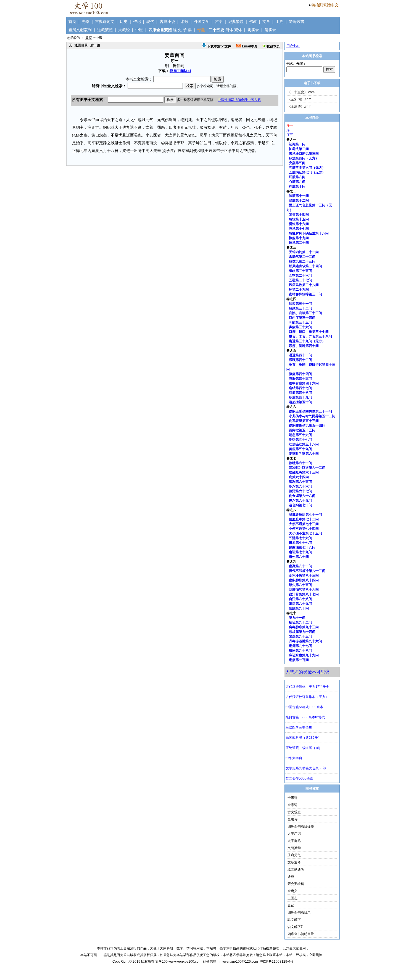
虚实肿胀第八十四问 (304, 580)
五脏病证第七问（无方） (307, 172)
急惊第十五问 (299, 219)
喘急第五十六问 (300, 435)
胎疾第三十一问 (300, 304)
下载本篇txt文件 (218, 46)
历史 (124, 21)
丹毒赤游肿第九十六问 (305, 641)
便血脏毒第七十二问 (304, 519)
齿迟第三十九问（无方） (307, 341)
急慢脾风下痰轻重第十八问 (309, 233)
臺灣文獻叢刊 (80, 30)
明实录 (253, 30)
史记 (291, 905)
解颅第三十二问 (300, 308)
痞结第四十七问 (300, 388)
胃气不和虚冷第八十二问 (307, 571)
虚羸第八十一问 (300, 566)
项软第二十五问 (300, 271)
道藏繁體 (105, 30)
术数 (184, 21)
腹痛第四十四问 (300, 374)
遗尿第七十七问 (300, 543)
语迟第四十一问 (300, 355)
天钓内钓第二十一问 (304, 252)
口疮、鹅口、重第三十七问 (309, 332)
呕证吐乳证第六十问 (304, 454)
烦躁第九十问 (299, 608)
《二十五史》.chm (301, 92)
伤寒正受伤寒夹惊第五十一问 (310, 411)
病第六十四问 (299, 477)
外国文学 (201, 21)
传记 (137, 21)
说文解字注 (296, 927)
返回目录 (81, 45)
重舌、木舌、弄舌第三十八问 (310, 336)
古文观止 (294, 812)
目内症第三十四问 (302, 318)
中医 (139, 30)
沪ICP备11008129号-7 (277, 961)
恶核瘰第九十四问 (302, 632)
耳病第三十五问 (300, 322)
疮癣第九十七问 (300, 646)
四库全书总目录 (299, 912)
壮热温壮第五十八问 (304, 444)
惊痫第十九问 (299, 238)
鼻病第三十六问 (300, 327)
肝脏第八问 (297, 177)
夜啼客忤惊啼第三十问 (305, 294)
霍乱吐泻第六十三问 (304, 472)
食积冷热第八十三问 (304, 575)
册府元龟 (294, 855)
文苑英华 (294, 848)
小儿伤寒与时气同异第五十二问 (312, 416)
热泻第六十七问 (300, 491)
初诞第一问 (297, 144)
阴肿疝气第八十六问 (304, 589)
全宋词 (292, 805)
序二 (289, 130)
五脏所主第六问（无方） (307, 168)
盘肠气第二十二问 (302, 257)
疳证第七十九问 (300, 552)
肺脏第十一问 (299, 196)
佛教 (253, 21)
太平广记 (294, 834)
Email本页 (249, 46)
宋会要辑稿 (296, 884)
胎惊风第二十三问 (302, 261)
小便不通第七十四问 (304, 529)
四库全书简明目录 (301, 934)
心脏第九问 (297, 182)
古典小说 (167, 21)
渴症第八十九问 (300, 604)
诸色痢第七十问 (300, 505)
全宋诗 (292, 798)
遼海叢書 (296, 21)
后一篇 (95, 45)
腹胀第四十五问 (300, 379)
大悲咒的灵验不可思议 (307, 672)
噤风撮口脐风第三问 (304, 154)
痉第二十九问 (299, 289)
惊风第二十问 (299, 243)
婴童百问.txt (180, 70)
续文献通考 (296, 869)
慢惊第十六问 (299, 224)
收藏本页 (273, 46)
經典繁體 (236, 21)
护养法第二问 (299, 149)
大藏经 (124, 30)
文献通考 (294, 862)
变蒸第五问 (297, 163)
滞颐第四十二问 (300, 360)
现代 (150, 21)
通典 (291, 877)
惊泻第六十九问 (300, 500)
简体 (229, 30)
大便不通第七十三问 (304, 524)
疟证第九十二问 (300, 622)
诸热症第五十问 (300, 402)
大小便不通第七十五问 (305, 533)
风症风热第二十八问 (304, 285)
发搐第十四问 (299, 214)
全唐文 (292, 891)
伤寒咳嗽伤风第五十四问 (307, 425)
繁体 (238, 30)
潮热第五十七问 (300, 439)
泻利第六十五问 (300, 482)
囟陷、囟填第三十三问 (305, 313)
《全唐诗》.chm (299, 106)
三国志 (292, 898)
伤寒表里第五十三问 (304, 421)
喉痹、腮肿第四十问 (304, 346)
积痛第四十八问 (300, 393)
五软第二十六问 (300, 275)
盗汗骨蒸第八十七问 (304, 594)
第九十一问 (297, 618)
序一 (289, 125)
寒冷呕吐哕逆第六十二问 (307, 468)
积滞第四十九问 (300, 397)
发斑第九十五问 (300, 636)
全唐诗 (292, 819)
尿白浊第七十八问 (302, 547)
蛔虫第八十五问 (300, 585)
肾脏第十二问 (299, 200)
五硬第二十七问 (300, 280)
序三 (289, 135)
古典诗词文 (104, 21)
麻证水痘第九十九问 (304, 655)
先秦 (85, 21)
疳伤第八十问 (299, 557)
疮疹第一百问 (299, 660)
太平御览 (294, 841)
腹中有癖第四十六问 (304, 383)
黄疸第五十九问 (300, 449)
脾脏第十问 (297, 186)
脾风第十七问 (299, 229)
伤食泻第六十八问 (302, 496)
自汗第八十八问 (300, 599)
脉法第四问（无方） (304, 158)
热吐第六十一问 (300, 463)
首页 (72, 21)
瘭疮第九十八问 (300, 650)
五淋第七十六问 (300, 538)
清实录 (270, 30)
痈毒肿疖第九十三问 (304, 627)
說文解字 (294, 920)
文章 (266, 21)
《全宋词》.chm (299, 99)
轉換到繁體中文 (325, 5)
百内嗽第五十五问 (302, 430)
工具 (279, 21)
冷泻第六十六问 (300, 486)
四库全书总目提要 (301, 826)
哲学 (219, 21)
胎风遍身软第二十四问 (305, 266)
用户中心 (293, 46)
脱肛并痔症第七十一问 (305, 514)
